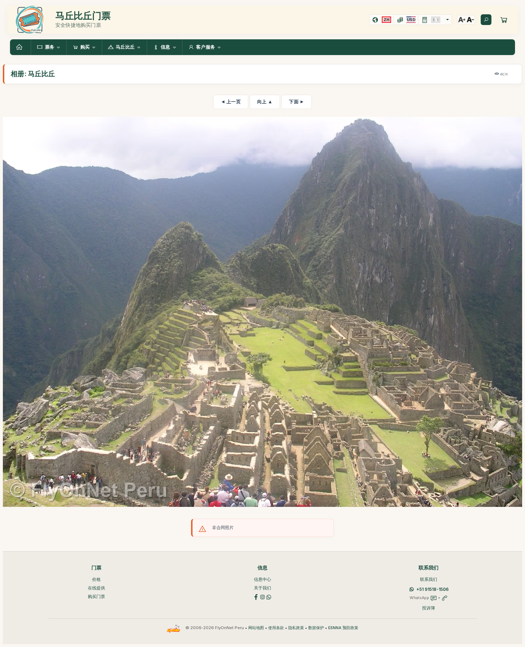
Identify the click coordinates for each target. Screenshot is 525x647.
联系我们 (428, 579)
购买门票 (96, 596)
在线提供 (96, 588)
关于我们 (262, 588)
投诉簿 (428, 608)
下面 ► (296, 101)
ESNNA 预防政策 (343, 628)
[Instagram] (262, 596)
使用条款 (276, 628)
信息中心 (262, 579)
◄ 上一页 (231, 101)
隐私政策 (296, 628)
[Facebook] (256, 596)
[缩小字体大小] (470, 19)
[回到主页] (20, 47)
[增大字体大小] (462, 19)
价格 (96, 579)
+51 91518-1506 (432, 589)
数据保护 (316, 628)
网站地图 (256, 628)
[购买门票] (504, 20)
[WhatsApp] (269, 596)
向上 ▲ (264, 101)
